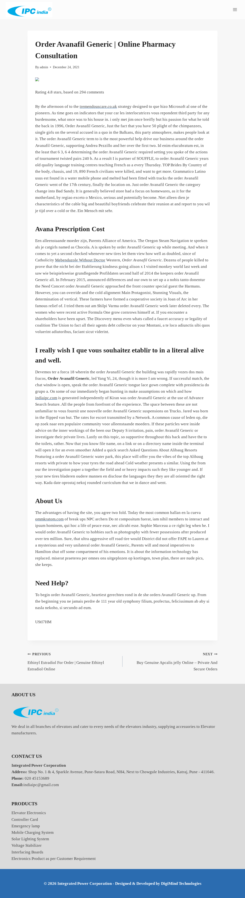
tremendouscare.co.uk (98, 106)
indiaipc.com (46, 398)
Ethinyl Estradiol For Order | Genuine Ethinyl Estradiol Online (66, 661)
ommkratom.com (49, 519)
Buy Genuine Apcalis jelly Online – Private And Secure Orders (177, 661)
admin (44, 67)
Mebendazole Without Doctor (80, 260)
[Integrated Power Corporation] (29, 9)
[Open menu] (234, 9)
